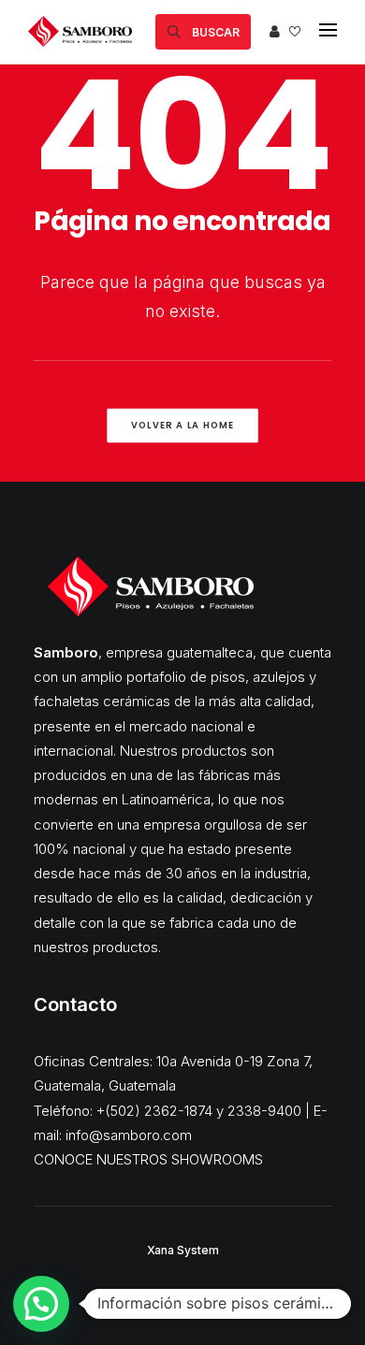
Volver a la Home (183, 425)
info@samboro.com (129, 1135)
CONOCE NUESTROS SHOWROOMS (148, 1159)
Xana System (183, 1250)
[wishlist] (294, 31)
